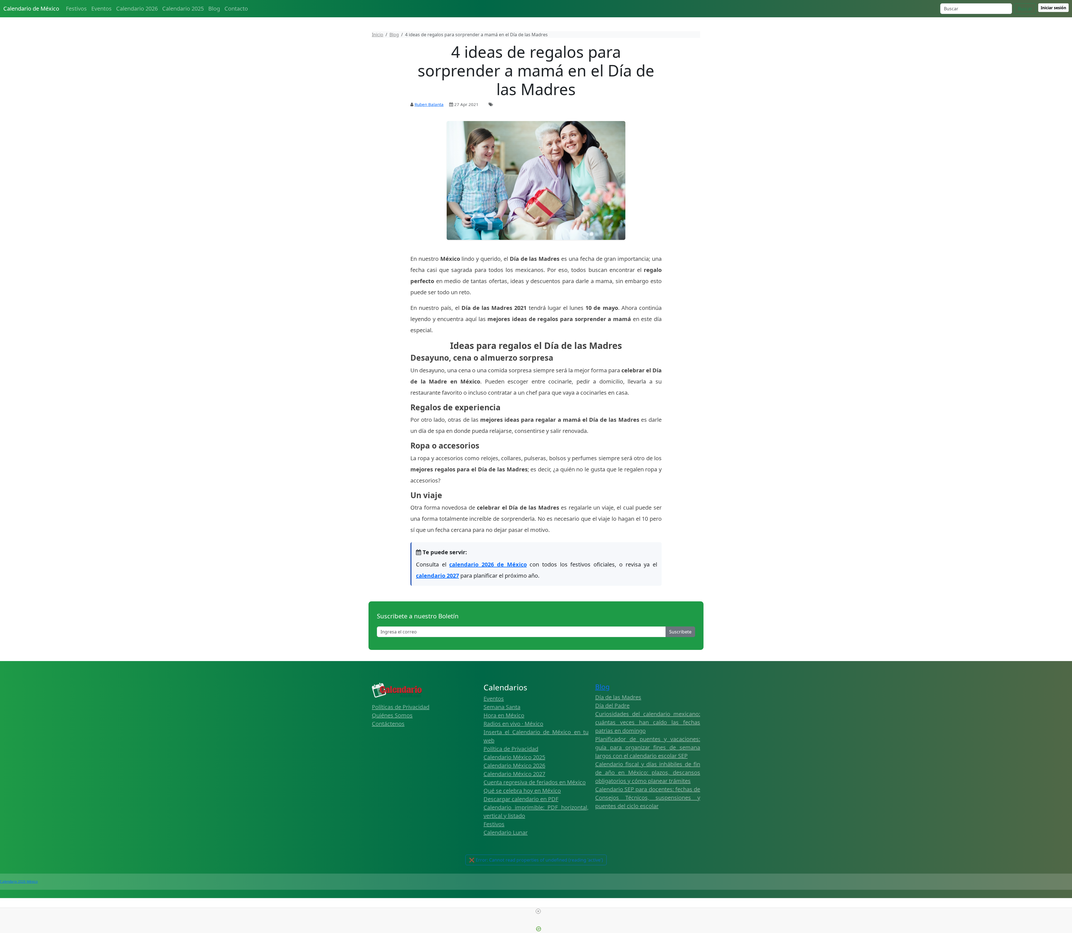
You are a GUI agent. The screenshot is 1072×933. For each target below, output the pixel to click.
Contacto (236, 8)
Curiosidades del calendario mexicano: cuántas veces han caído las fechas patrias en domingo (647, 722)
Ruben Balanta (429, 104)
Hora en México (504, 715)
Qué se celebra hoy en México (522, 790)
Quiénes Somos (392, 715)
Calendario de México (31, 8)
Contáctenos (388, 723)
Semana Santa (502, 707)
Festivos (76, 8)
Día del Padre (612, 705)
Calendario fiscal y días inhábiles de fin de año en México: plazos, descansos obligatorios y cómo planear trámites (647, 772)
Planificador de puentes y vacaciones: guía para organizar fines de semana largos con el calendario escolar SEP (647, 747)
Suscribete (680, 632)
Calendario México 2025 (514, 757)
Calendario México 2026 (514, 765)
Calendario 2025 (183, 8)
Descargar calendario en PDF (521, 799)
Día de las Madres (618, 697)
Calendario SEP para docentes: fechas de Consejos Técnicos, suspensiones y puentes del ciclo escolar (647, 797)
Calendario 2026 (137, 8)
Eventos (101, 8)
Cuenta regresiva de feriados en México (535, 782)
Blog (214, 8)
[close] (538, 911)
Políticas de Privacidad (400, 707)
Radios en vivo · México (513, 723)
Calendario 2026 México (19, 881)
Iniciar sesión (1053, 7)
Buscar (1025, 9)
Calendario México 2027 (514, 774)
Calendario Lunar (506, 832)
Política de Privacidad (511, 749)
